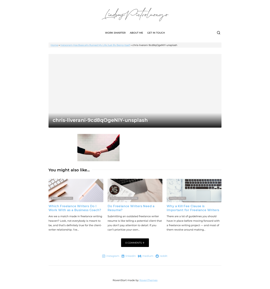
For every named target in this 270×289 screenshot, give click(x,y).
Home (54, 45)
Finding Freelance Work (124, 198)
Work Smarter (115, 32)
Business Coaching (62, 198)
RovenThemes (148, 280)
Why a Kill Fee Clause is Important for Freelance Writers (193, 208)
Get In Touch (156, 32)
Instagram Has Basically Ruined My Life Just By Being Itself (95, 45)
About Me (136, 32)
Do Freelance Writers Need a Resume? (131, 208)
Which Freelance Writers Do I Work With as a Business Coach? (75, 208)
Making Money (177, 198)
